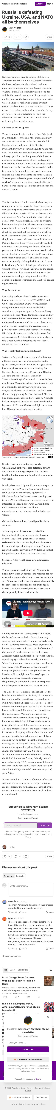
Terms (38, 1088)
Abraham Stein (15, 28)
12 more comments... (11, 956)
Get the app (41, 1097)
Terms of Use (43, 1066)
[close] (48, 1017)
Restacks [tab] (20, 876)
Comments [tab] (8, 876)
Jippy (10, 918)
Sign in (50, 4)
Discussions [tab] (23, 970)
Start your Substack (21, 1097)
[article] (28, 987)
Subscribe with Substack (30, 1059)
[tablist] (14, 876)
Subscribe (40, 4)
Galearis (12, 901)
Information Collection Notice (37, 1068)
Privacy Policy (29, 1071)
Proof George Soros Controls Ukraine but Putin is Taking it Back (18, 980)
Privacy (30, 1088)
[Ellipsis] (52, 901)
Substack (14, 1104)
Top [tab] (5, 970)
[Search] (51, 970)
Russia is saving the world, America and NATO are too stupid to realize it (21, 1007)
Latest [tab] (12, 970)
